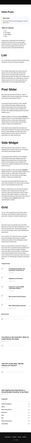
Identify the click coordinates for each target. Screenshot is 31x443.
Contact (14, 437)
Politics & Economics (7, 420)
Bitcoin (3, 406)
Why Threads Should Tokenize (17, 296)
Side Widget (8, 34)
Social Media (5, 423)
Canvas (20, 21)
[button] (26, 2)
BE (17, 439)
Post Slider (7, 32)
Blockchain (4, 412)
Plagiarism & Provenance (16, 278)
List (5, 31)
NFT (3, 418)
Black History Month (6, 409)
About (19, 437)
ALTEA (24, 437)
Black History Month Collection (17, 305)
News (3, 415)
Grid (6, 36)
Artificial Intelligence (7, 403)
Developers (8, 437)
